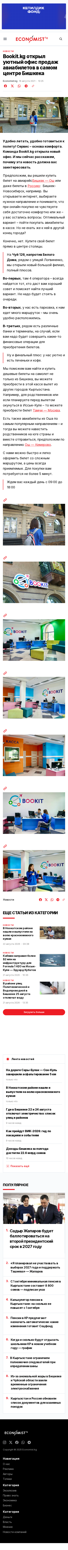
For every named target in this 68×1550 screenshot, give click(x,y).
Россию (34, 186)
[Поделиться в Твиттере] (11, 86)
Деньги (7, 1517)
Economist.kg (10, 81)
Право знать (11, 1495)
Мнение (8, 1526)
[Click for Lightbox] (34, 524)
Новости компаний (14, 1532)
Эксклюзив (10, 1490)
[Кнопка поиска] (60, 39)
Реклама (8, 1468)
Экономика (10, 1500)
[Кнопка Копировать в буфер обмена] (31, 86)
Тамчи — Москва (46, 410)
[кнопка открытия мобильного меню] (5, 39)
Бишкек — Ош (43, 180)
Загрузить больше (34, 1012)
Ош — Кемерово (38, 445)
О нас (6, 1464)
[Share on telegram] (25, 86)
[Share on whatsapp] (18, 86)
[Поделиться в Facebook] (5, 86)
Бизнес (7, 1505)
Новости (8, 51)
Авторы (8, 1474)
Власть (7, 1522)
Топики (7, 1478)
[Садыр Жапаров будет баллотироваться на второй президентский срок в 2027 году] (34, 1208)
